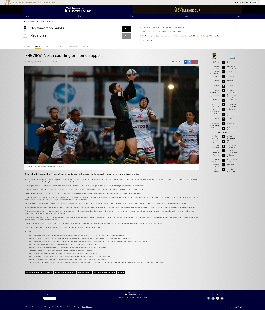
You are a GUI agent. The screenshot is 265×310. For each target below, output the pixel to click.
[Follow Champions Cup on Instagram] (217, 298)
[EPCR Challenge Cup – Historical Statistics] (187, 9)
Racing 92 (121, 272)
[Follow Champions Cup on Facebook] (208, 298)
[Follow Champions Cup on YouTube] (222, 298)
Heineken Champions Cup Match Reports (39, 272)
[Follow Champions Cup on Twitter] (213, 298)
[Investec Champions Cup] (77, 9)
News (32, 21)
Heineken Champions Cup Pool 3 (65, 272)
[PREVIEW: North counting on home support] (185, 62)
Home (25, 21)
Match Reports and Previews (46, 21)
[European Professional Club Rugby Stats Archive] (30, 4)
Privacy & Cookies (87, 307)
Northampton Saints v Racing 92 (104, 272)
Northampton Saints (84, 272)
